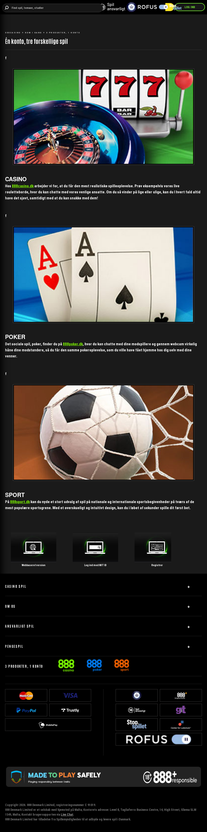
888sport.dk (20, 501)
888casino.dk (23, 185)
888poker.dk (73, 344)
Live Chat (67, 814)
